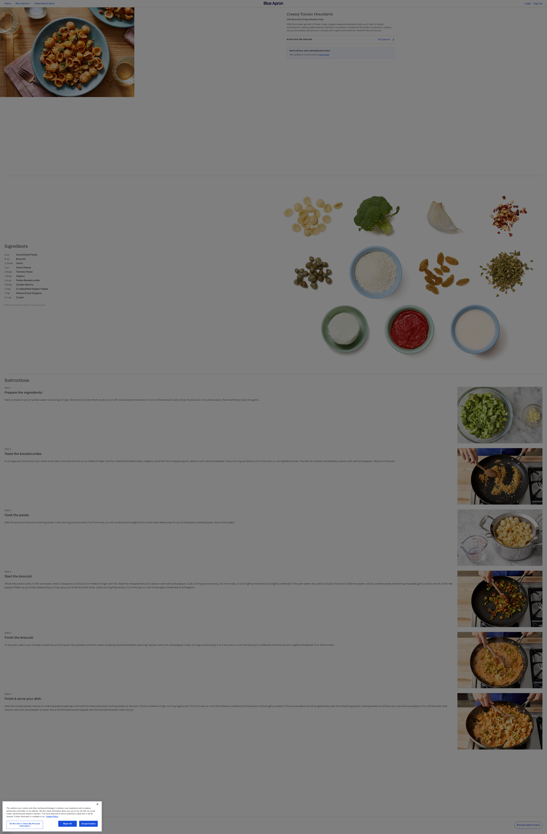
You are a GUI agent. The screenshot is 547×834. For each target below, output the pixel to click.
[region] (52, 816)
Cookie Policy (52, 816)
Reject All (67, 824)
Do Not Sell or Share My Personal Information (25, 825)
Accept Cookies (88, 824)
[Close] (97, 804)
